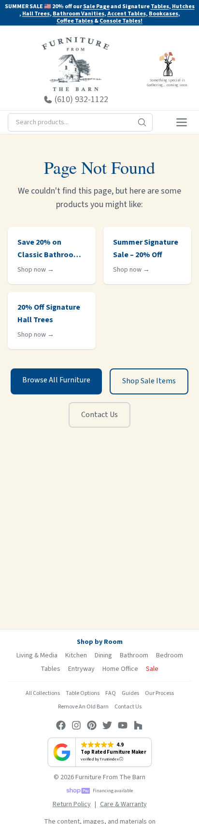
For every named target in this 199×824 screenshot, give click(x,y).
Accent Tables (126, 13)
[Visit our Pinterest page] (92, 725)
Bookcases (163, 13)
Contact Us (99, 414)
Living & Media (36, 655)
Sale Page (96, 6)
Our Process (159, 693)
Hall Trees (36, 13)
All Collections (43, 693)
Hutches (183, 6)
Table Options (83, 693)
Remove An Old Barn (83, 707)
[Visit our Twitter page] (107, 725)
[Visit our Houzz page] (138, 725)
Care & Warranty (123, 804)
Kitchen (76, 655)
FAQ (110, 693)
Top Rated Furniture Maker (113, 752)
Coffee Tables (75, 21)
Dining (103, 655)
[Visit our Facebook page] (61, 725)
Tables (160, 6)
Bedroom (169, 655)
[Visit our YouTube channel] (123, 725)
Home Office (120, 669)
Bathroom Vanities (78, 13)
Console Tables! (121, 21)
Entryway (81, 669)
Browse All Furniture (56, 380)
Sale (152, 669)
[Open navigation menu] (181, 122)
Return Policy (72, 804)
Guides (130, 693)
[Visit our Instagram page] (76, 725)
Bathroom (134, 655)
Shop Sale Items (149, 381)
